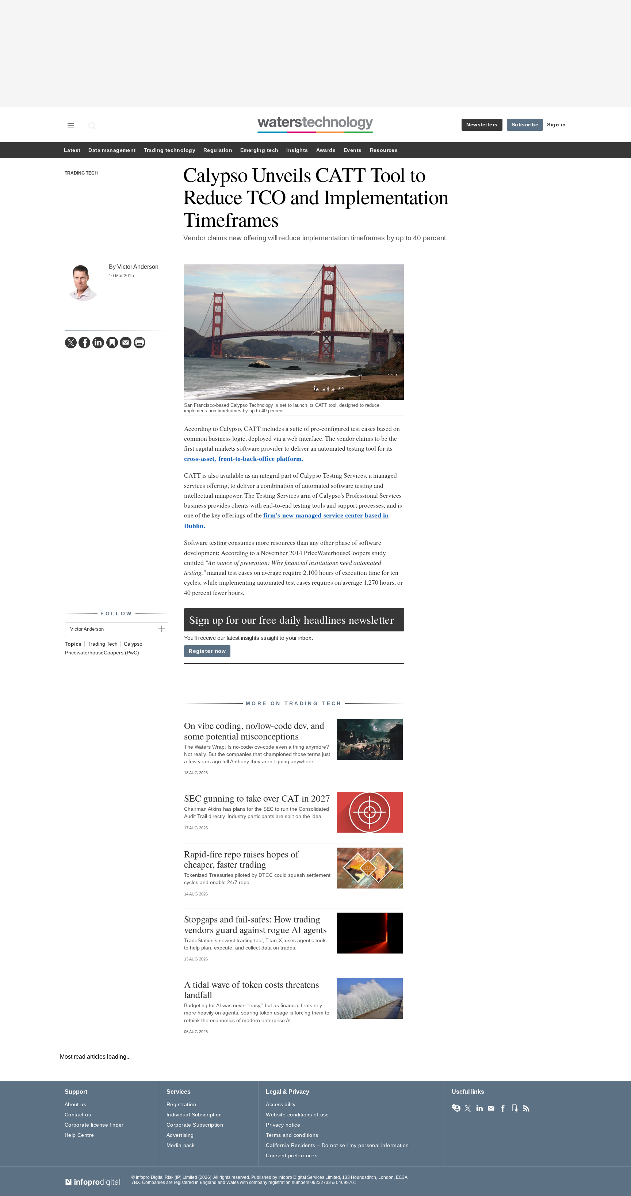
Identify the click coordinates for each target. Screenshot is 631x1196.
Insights (297, 150)
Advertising (180, 1135)
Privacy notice (283, 1125)
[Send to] (125, 342)
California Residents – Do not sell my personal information (337, 1145)
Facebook (502, 1108)
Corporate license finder (94, 1125)
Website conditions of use (297, 1114)
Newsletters (482, 124)
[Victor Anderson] (83, 282)
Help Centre (79, 1135)
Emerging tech (259, 150)
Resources (384, 150)
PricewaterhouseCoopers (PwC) (102, 653)
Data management (111, 150)
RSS (526, 1108)
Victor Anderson (137, 266)
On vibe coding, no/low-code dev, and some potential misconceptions (254, 730)
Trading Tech (81, 173)
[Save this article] (112, 342)
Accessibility (280, 1104)
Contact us (78, 1114)
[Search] (92, 125)
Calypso (133, 644)
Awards (326, 150)
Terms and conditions (292, 1135)
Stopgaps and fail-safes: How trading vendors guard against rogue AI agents (255, 924)
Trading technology (169, 150)
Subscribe (525, 124)
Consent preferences (291, 1155)
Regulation (217, 150)
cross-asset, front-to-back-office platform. (244, 458)
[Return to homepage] (315, 133)
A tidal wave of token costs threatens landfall (251, 989)
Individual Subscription (194, 1114)
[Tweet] (71, 342)
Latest (72, 150)
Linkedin (479, 1108)
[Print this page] (139, 342)
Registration (181, 1104)
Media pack (181, 1145)
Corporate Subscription (195, 1125)
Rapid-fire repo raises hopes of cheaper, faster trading (241, 859)
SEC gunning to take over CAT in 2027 (257, 798)
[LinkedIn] (98, 342)
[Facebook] (84, 342)
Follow (116, 613)
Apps (514, 1108)
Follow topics (456, 1108)
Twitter (467, 1108)
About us (75, 1104)
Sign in (556, 124)
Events (353, 150)
